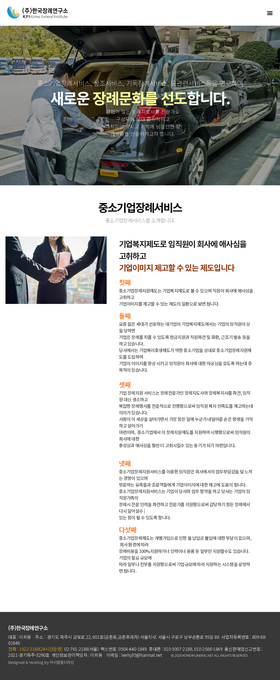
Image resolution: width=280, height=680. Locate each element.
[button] (270, 12)
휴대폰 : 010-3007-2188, (171, 649)
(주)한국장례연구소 (28, 627)
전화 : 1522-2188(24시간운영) (35, 649)
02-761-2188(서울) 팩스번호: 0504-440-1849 (105, 649)
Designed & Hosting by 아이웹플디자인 (41, 662)
